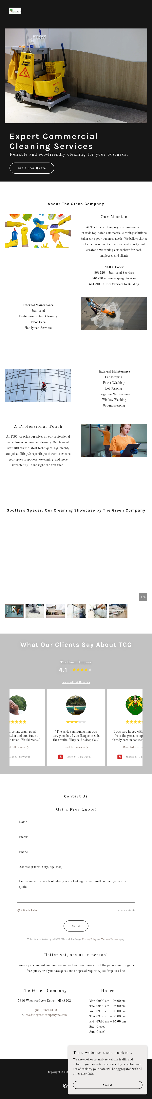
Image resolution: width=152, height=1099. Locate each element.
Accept (108, 1084)
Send (76, 926)
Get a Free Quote (32, 168)
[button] (19, 911)
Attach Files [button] (29, 910)
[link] (15, 4)
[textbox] (76, 822)
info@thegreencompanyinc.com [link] (46, 1015)
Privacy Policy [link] (89, 939)
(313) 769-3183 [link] (46, 1010)
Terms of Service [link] (110, 939)
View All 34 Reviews (76, 682)
